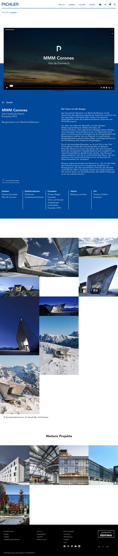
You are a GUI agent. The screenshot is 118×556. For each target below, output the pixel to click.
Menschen (40, 537)
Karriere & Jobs (41, 539)
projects (92, 5)
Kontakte (66, 539)
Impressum (67, 534)
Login (65, 542)
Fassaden (82, 5)
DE (99, 547)
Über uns (62, 5)
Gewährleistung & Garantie (11, 539)
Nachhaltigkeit (41, 534)
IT (103, 547)
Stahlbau (72, 5)
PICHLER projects (9, 531)
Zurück (9, 102)
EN (107, 547)
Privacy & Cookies (69, 531)
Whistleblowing (68, 537)
